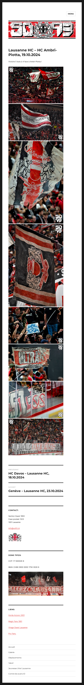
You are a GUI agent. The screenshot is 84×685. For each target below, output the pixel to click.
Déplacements (14, 658)
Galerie (11, 652)
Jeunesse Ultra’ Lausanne (19, 668)
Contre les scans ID (16, 674)
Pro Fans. (12, 634)
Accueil (11, 647)
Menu (71, 14)
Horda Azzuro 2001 (16, 615)
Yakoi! (10, 663)
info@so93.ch (14, 528)
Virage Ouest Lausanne (17, 627)
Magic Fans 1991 (15, 621)
